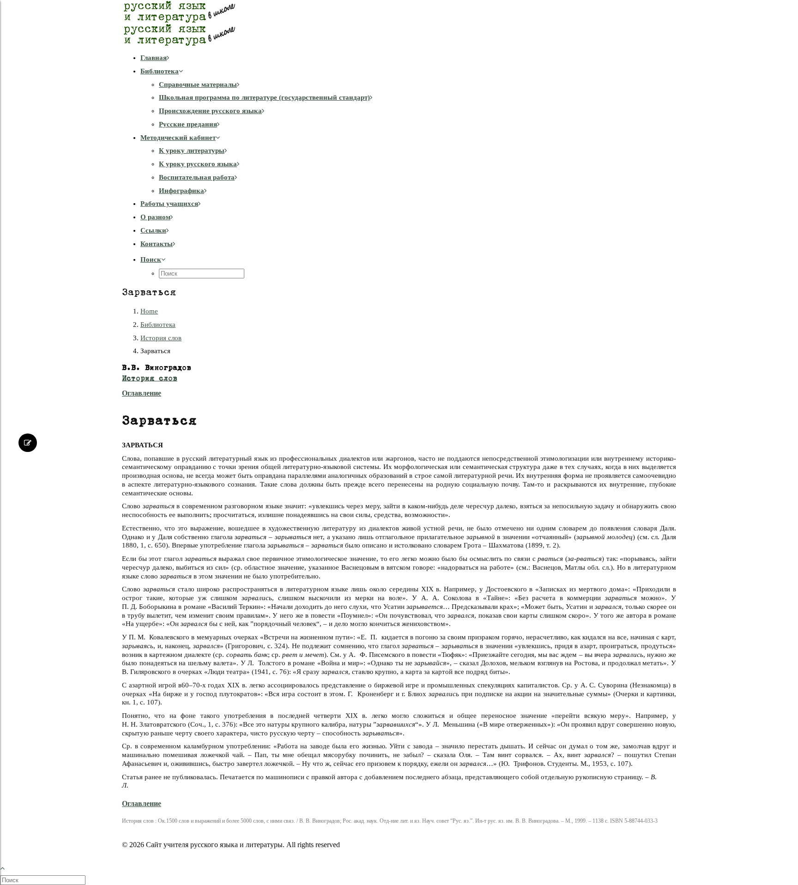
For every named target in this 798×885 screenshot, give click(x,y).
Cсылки (153, 230)
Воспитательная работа (197, 177)
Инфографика (181, 190)
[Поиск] (43, 880)
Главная (153, 57)
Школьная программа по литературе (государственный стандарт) (264, 97)
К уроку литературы (191, 150)
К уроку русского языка (198, 164)
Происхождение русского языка (210, 110)
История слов (160, 338)
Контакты (156, 243)
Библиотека (159, 71)
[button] (153, 259)
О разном (155, 217)
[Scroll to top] (7, 867)
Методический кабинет (178, 137)
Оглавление (141, 393)
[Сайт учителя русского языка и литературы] (399, 23)
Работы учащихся (169, 203)
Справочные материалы (198, 84)
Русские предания (188, 124)
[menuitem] (408, 58)
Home (149, 311)
